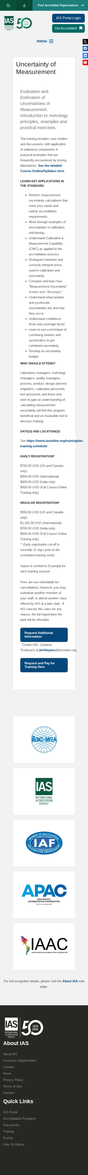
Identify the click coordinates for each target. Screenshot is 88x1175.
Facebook (85, 55)
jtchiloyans (47, 650)
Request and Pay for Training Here (40, 665)
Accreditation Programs (19, 1118)
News (7, 1073)
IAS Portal (24, 5)
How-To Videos (13, 1144)
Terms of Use (12, 1086)
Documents (11, 1125)
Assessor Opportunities (19, 1060)
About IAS (70, 981)
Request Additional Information (39, 634)
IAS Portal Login (68, 18)
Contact (8, 1067)
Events (8, 1138)
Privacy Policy (13, 1080)
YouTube (85, 62)
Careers (9, 1093)
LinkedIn (85, 48)
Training (8, 1131)
